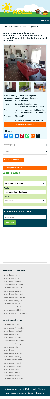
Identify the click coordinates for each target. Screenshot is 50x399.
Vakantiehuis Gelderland (13, 285)
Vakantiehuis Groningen (13, 288)
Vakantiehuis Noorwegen (13, 357)
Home (5, 27)
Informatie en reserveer (25, 125)
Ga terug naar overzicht (13, 160)
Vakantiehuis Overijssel (13, 301)
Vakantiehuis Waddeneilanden (15, 313)
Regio (6, 188)
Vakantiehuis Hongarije (13, 344)
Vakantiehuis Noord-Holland (14, 297)
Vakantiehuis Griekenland (14, 341)
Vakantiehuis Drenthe (12, 275)
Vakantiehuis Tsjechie (12, 372)
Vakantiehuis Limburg (12, 291)
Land (6, 179)
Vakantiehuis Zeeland (12, 307)
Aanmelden (10, 223)
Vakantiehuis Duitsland (13, 331)
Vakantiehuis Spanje (12, 369)
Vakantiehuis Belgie (11, 325)
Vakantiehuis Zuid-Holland (14, 310)
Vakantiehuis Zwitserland (13, 379)
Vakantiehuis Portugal (12, 363)
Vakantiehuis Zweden (12, 376)
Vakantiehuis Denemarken (14, 328)
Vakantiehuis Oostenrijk (13, 360)
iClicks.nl (41, 389)
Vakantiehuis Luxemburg (13, 353)
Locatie (6, 151)
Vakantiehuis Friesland (12, 281)
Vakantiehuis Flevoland (13, 278)
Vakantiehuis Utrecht (12, 304)
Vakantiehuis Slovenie (12, 366)
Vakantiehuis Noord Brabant (14, 294)
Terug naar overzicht (14, 168)
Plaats (6, 197)
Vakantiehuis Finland (12, 334)
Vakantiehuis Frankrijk (17, 27)
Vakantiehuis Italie (11, 347)
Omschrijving (9, 145)
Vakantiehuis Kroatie (12, 350)
